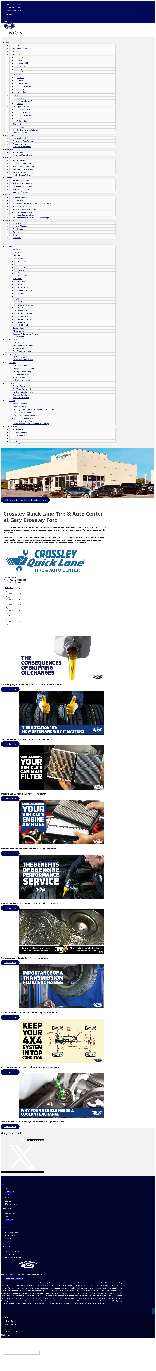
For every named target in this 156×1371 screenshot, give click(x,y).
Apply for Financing (20, 192)
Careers (16, 232)
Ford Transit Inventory (22, 147)
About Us (9, 220)
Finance (8, 178)
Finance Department (21, 180)
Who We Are (18, 223)
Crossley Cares (19, 229)
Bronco (20, 80)
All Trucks (21, 57)
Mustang (16, 51)
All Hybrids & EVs (24, 109)
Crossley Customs (20, 132)
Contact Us (17, 238)
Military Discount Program (23, 166)
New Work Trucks (20, 48)
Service (8, 195)
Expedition (21, 92)
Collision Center (19, 200)
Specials (9, 158)
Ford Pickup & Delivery (22, 206)
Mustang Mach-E (24, 86)
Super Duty (21, 72)
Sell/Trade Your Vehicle (22, 175)
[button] (58, 242)
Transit (20, 103)
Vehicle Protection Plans (23, 186)
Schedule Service (20, 197)
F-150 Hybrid (22, 63)
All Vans (20, 98)
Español (5, 21)
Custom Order (18, 124)
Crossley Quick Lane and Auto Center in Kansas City (34, 203)
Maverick (21, 66)
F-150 (19, 60)
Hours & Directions (20, 226)
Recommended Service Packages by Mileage (31, 217)
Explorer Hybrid (23, 112)
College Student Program (23, 163)
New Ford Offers (19, 160)
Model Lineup (18, 127)
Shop (3, 1184)
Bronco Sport (22, 83)
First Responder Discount (23, 169)
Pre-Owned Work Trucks (23, 141)
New (7, 43)
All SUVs (20, 78)
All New (16, 45)
